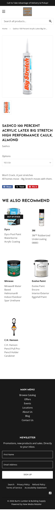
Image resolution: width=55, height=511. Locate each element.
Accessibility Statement (36, 487)
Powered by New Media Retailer (26, 504)
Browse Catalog (27, 395)
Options (6, 156)
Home (4, 28)
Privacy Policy (23, 484)
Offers (27, 399)
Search (11, 484)
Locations (27, 407)
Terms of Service (14, 487)
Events (27, 403)
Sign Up (28, 475)
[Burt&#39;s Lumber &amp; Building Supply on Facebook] (50, 493)
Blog (27, 416)
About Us (27, 411)
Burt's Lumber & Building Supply (30, 501)
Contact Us (27, 420)
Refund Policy (38, 484)
